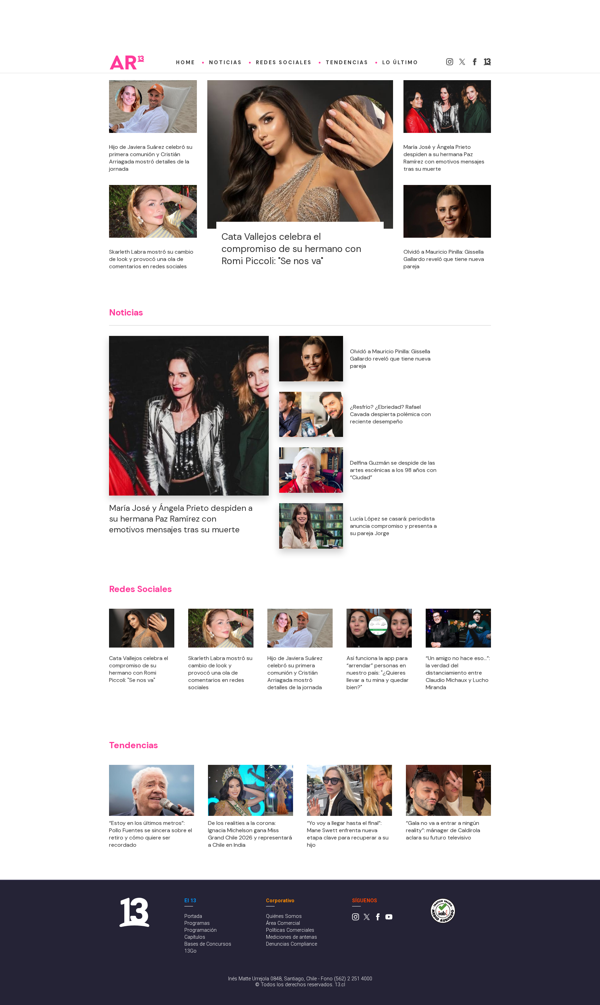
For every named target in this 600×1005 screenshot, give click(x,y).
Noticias (225, 62)
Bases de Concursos (207, 944)
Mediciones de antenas (291, 937)
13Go (190, 951)
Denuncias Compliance (291, 944)
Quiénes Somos (284, 916)
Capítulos (194, 937)
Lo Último (400, 62)
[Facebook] (474, 63)
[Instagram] (449, 63)
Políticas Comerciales (290, 930)
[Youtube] (388, 919)
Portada (193, 916)
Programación (200, 930)
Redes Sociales (284, 62)
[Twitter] (462, 63)
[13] (487, 63)
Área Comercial (283, 923)
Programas (197, 923)
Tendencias (347, 62)
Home (185, 62)
